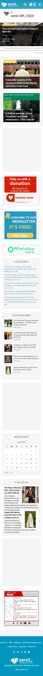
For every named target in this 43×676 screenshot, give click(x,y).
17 (7, 463)
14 (26, 459)
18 (12, 463)
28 (26, 467)
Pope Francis (9, 61)
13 (21, 459)
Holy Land (8, 95)
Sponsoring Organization (31, 643)
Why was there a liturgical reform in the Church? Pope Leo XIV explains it (26, 357)
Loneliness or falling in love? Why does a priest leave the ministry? (24, 346)
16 (36, 459)
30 (36, 467)
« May (6, 472)
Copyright (22, 646)
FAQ (10, 643)
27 (21, 467)
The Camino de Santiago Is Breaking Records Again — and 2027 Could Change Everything (26, 323)
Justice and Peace (21, 95)
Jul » (11, 472)
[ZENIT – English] (12, 4)
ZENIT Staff (6, 41)
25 (12, 467)
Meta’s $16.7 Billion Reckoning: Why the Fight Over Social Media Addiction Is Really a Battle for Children (21, 277)
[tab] (13, 593)
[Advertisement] (21, 149)
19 (17, 463)
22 (31, 463)
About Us (3, 643)
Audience (17, 643)
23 (36, 463)
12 (17, 459)
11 (12, 459)
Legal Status (12, 646)
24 (7, 467)
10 (7, 459)
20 (21, 463)
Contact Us (31, 646)
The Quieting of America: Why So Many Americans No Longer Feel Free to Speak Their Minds (20, 269)
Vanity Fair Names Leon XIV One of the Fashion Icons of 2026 (25, 369)
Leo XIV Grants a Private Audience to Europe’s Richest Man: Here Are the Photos (25, 335)
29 (31, 467)
